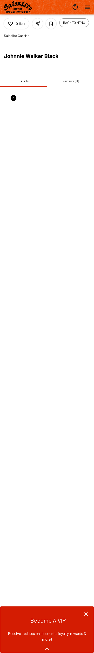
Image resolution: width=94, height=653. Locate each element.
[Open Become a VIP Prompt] (47, 649)
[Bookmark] (51, 23)
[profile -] (75, 7)
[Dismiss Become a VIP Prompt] (86, 614)
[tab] (23, 81)
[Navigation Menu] (87, 7)
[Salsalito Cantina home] (25, 7)
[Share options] (37, 23)
